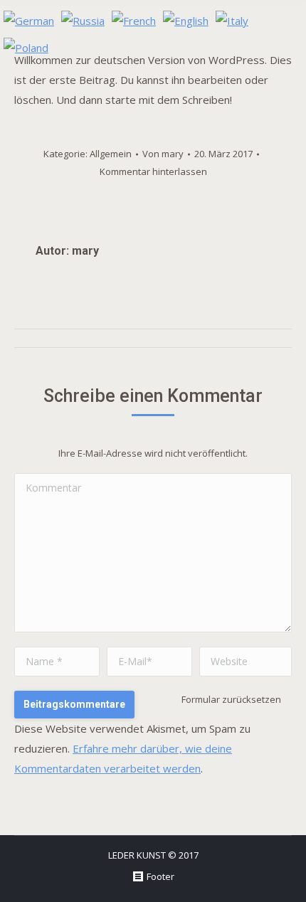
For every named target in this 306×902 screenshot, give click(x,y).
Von (163, 153)
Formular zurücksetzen (231, 699)
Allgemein (111, 153)
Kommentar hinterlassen (153, 171)
